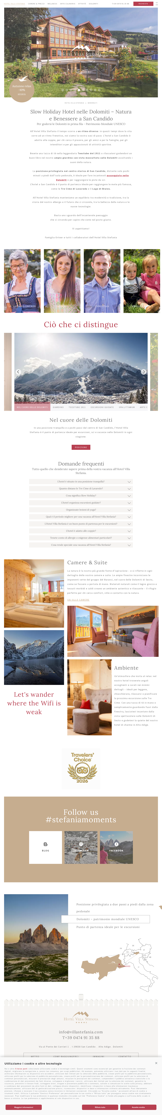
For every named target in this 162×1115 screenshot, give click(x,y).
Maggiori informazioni (23, 1107)
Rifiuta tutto (100, 1107)
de (157, 3)
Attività (82, 4)
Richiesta (143, 4)
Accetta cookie (138, 1107)
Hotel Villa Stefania (14, 4)
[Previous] (18, 372)
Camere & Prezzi (36, 4)
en (157, 5)
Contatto (124, 1056)
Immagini (98, 1056)
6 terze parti (21, 1069)
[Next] (143, 372)
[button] (156, 1063)
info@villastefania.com (81, 1032)
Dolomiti (93, 4)
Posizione (81, 447)
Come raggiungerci (66, 1056)
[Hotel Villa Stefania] (81, 58)
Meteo (35, 1056)
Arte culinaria (67, 4)
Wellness (52, 4)
